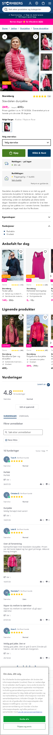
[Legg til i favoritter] (35, 36)
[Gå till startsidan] (12, 3)
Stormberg (8, 96)
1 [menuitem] (23, 666)
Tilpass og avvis (24, 726)
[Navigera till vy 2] (46, 62)
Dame (5, 28)
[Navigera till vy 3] (46, 82)
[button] (8, 479)
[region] (24, 701)
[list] (26, 564)
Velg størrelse (11, 142)
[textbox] (48, 452)
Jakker (14, 28)
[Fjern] (47, 9)
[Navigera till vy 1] (46, 41)
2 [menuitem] (26, 666)
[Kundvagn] (43, 3)
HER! (40, 22)
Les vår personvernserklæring (30, 712)
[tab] (26, 407)
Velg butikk (16, 180)
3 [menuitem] (29, 666)
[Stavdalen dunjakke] (7, 127)
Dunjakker (25, 28)
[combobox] (42, 451)
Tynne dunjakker (41, 28)
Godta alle (24, 719)
